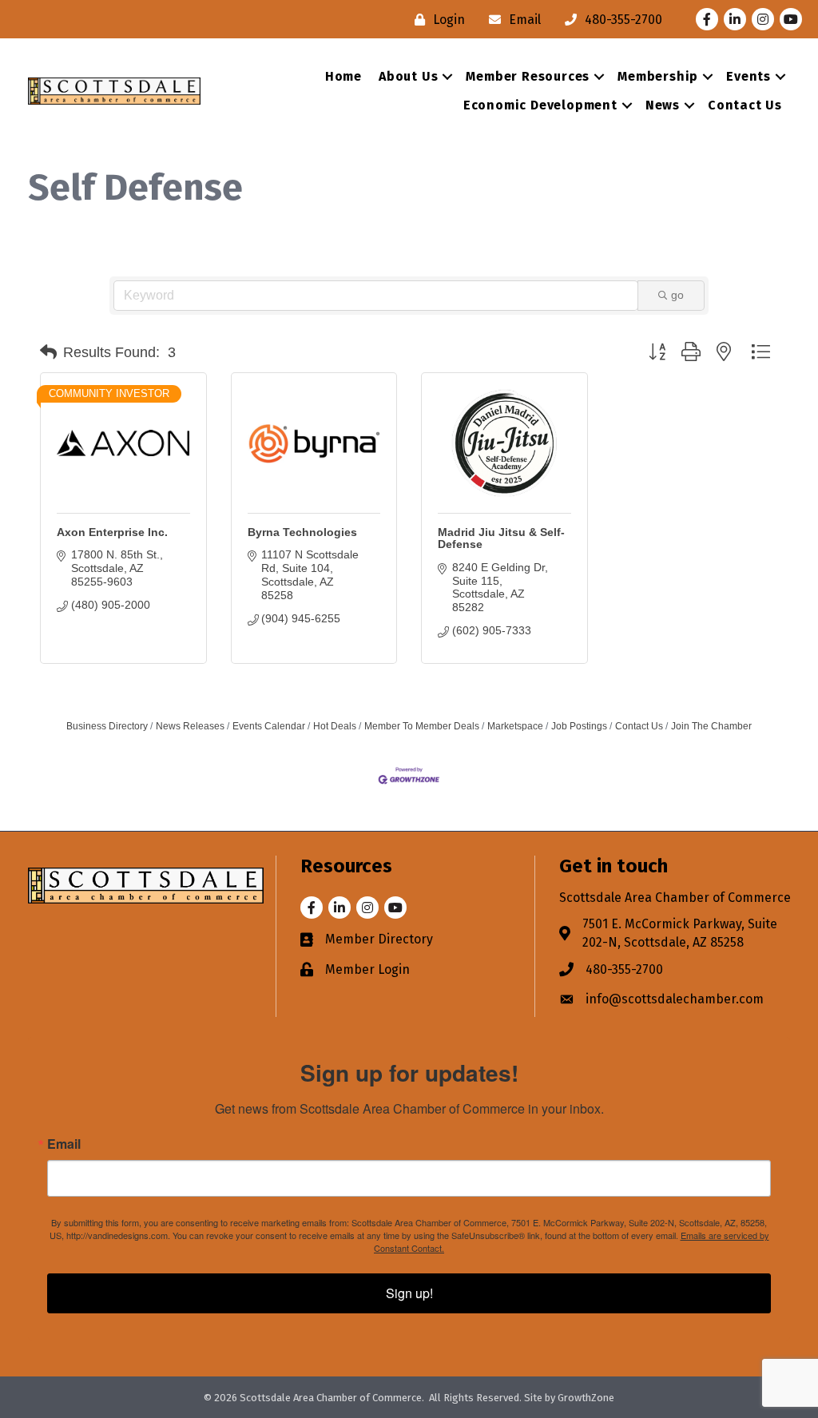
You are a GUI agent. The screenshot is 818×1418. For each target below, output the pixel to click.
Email (64, 1144)
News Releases (190, 726)
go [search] (677, 294)
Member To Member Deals (421, 726)
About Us (408, 76)
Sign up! (409, 1293)
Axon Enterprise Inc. (112, 532)
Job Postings (579, 726)
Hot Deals (334, 726)
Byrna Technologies (302, 532)
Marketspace (515, 726)
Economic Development (540, 105)
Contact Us (745, 105)
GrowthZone (586, 1398)
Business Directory (107, 726)
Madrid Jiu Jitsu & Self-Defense (501, 538)
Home (343, 76)
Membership (657, 76)
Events (748, 76)
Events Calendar (268, 726)
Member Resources (528, 76)
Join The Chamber (711, 726)
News (662, 105)
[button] (48, 352)
